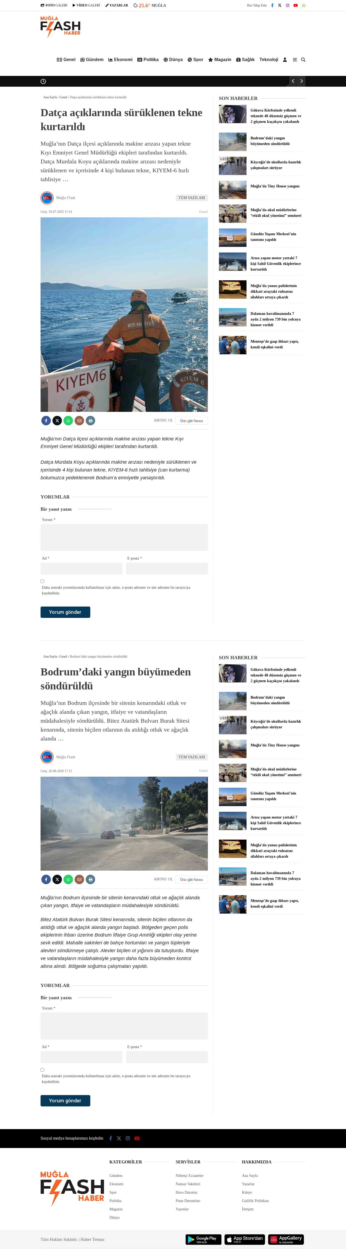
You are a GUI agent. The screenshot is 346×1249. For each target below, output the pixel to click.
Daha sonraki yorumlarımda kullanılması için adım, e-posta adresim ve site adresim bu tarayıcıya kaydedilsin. (116, 590)
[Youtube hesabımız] (296, 6)
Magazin (222, 59)
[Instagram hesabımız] (287, 6)
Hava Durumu (186, 1192)
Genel (69, 59)
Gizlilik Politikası (255, 1201)
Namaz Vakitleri (188, 1184)
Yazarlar (248, 1184)
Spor (198, 59)
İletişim (248, 1209)
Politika (151, 59)
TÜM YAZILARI (191, 198)
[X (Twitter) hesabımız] (280, 6)
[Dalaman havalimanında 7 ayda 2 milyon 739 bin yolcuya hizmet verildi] (233, 325)
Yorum (48, 520)
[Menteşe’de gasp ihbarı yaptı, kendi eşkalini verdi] (233, 353)
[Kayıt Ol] (286, 59)
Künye (247, 1192)
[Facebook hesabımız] (272, 6)
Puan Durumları (188, 1201)
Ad (45, 558)
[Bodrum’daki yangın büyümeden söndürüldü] (233, 150)
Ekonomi (123, 59)
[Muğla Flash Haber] (60, 37)
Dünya (176, 59)
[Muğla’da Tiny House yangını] (233, 198)
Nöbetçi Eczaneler (190, 1176)
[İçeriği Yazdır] (90, 420)
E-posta (134, 558)
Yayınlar (182, 1209)
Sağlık (248, 59)
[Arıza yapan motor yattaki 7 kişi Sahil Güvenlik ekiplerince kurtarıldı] (233, 270)
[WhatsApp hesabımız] (303, 6)
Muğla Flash (65, 198)
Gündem (95, 59)
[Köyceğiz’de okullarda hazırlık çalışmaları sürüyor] (233, 174)
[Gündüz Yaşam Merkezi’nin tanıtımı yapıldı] (233, 246)
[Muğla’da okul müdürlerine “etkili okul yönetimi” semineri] (233, 222)
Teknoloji (269, 59)
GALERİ (56, 5)
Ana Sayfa (250, 1176)
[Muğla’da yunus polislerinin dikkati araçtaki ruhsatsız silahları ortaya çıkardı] (233, 297)
